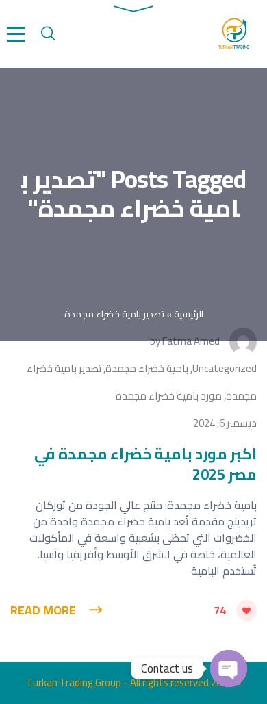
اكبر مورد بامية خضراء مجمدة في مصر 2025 (145, 463)
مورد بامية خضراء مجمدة (169, 396)
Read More (43, 610)
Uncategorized (224, 368)
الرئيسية (188, 314)
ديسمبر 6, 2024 (225, 423)
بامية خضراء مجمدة (146, 368)
